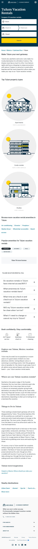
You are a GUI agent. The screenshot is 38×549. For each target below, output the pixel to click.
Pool (26, 248)
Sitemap (16, 537)
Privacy (23, 537)
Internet (16, 248)
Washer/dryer (6, 229)
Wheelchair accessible (20, 229)
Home (3, 50)
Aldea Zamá (5, 488)
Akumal (15, 488)
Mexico (9, 50)
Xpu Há (22, 488)
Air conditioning (6, 225)
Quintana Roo (17, 50)
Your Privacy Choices (22, 540)
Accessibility (12, 540)
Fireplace (25, 225)
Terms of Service (32, 537)
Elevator (17, 225)
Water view (7, 251)
